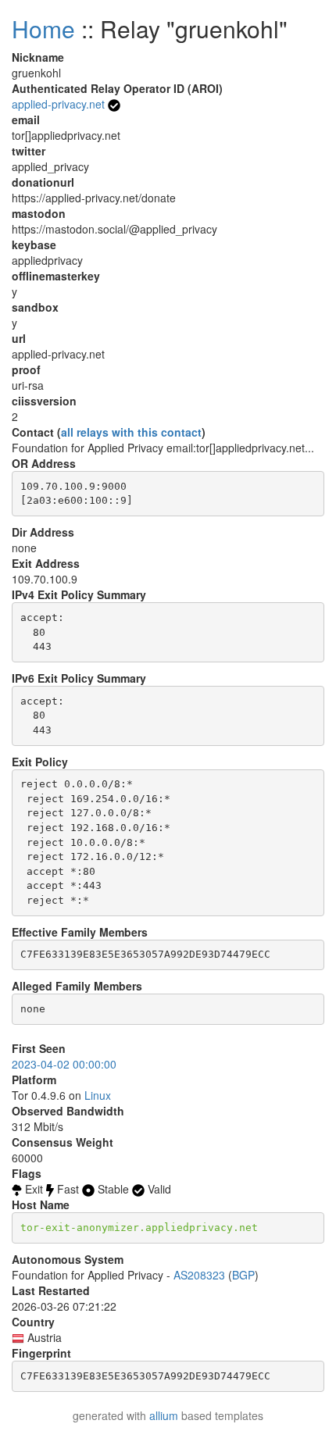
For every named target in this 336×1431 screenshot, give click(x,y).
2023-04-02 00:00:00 (64, 1064)
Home (43, 28)
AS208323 (199, 1275)
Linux (97, 1095)
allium (163, 1415)
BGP (243, 1275)
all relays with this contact (131, 432)
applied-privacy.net (58, 104)
